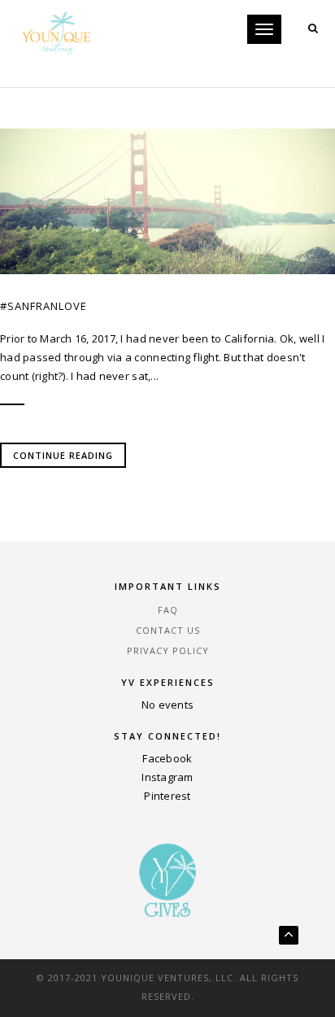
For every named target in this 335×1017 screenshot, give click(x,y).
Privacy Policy (168, 650)
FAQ (168, 610)
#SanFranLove (43, 306)
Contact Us (168, 630)
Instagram (167, 777)
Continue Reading (63, 455)
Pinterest (167, 795)
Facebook (167, 758)
